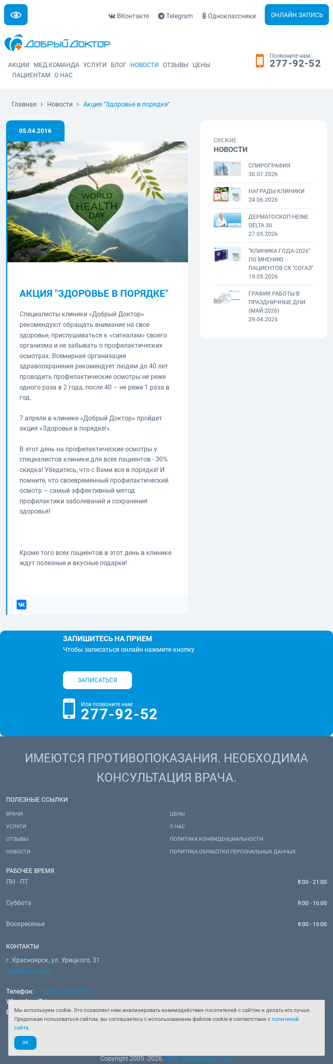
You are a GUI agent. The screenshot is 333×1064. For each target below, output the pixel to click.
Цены (201, 65)
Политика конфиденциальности (216, 839)
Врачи (14, 814)
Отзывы (175, 65)
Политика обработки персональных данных (233, 852)
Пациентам (31, 75)
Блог (118, 65)
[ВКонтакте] (19, 604)
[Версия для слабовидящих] (16, 14)
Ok (25, 1042)
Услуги (95, 65)
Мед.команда (56, 65)
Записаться (97, 680)
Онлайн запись (297, 15)
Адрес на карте (29, 971)
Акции (19, 65)
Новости (144, 65)
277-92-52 (295, 64)
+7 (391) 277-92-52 (62, 991)
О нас (63, 75)
